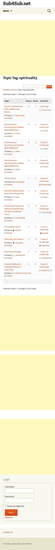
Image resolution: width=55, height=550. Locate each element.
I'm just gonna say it (12, 227)
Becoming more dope (12, 251)
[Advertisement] (27, 48)
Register (9, 517)
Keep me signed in (15, 506)
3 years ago (44, 106)
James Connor (10, 178)
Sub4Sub (6, 90)
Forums (14, 90)
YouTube (9, 118)
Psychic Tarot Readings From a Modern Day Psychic (13, 109)
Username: (10, 486)
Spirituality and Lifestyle (13, 239)
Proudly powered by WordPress (17, 543)
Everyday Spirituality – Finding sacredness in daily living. (13, 267)
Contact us (8, 532)
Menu (6, 10)
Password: (9, 496)
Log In (11, 512)
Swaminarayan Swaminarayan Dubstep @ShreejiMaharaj (14, 127)
